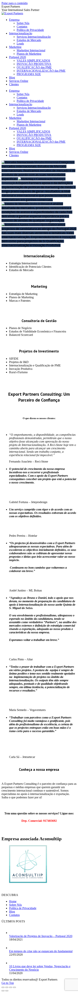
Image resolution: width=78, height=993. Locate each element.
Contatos (14, 915)
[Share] (6, 987)
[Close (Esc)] (3, 987)
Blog (12, 911)
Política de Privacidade (22, 908)
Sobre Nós (15, 904)
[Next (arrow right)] (6, 990)
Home (12, 901)
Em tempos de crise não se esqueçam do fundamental (41, 951)
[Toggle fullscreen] (10, 987)
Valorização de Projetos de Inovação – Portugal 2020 (40, 936)
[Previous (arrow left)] (3, 990)
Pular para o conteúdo (15, 3)
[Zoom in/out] (14, 987)
